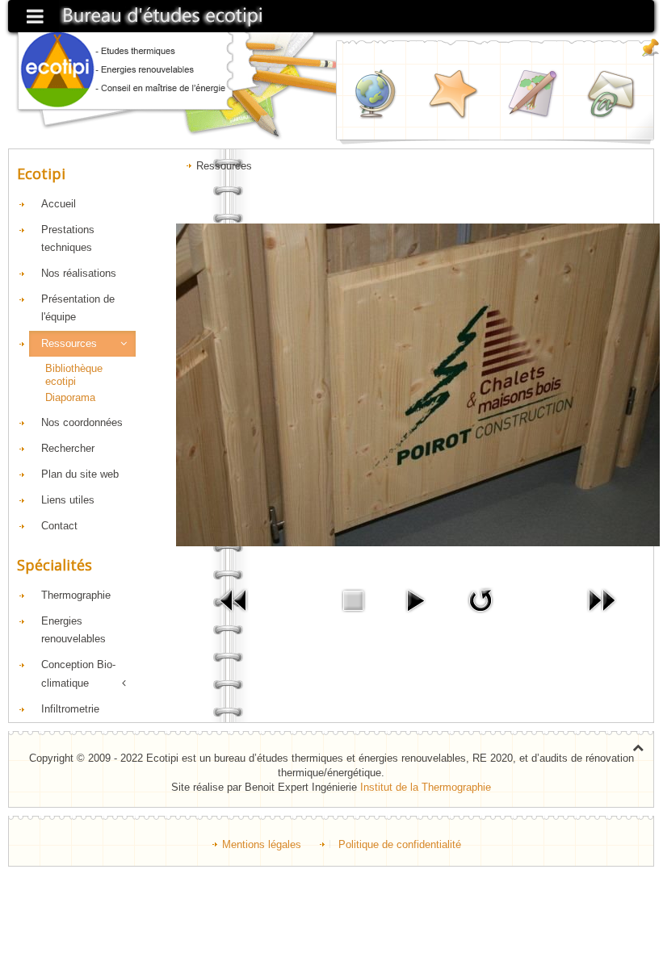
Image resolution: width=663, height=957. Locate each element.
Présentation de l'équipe (78, 308)
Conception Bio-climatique (78, 673)
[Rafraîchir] (480, 600)
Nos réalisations (78, 273)
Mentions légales (261, 844)
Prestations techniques (67, 238)
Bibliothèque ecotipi (74, 374)
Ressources (69, 343)
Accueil (58, 204)
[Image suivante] (601, 600)
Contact (59, 526)
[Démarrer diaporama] (415, 600)
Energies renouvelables (73, 630)
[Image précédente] (234, 600)
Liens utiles (67, 500)
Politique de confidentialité (399, 844)
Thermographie (76, 595)
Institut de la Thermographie (425, 787)
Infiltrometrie (70, 709)
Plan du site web (80, 474)
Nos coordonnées (82, 422)
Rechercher (67, 448)
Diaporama (70, 397)
